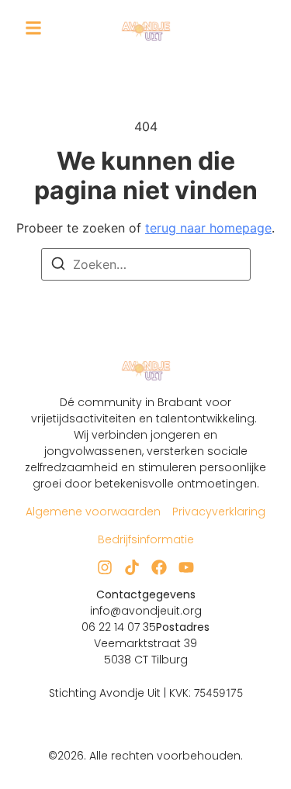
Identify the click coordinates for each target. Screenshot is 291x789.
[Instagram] (105, 567)
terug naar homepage (208, 228)
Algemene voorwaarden (93, 511)
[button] (33, 27)
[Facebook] (159, 567)
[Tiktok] (132, 567)
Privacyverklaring (218, 511)
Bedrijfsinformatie (146, 539)
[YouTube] (186, 567)
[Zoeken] (58, 266)
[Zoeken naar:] (146, 264)
